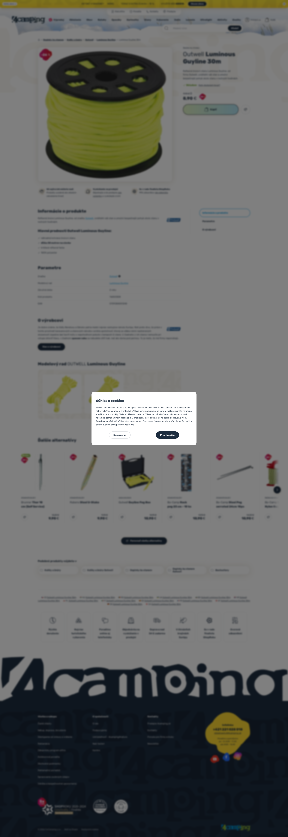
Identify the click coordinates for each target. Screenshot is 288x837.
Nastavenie (119, 435)
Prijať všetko (167, 435)
